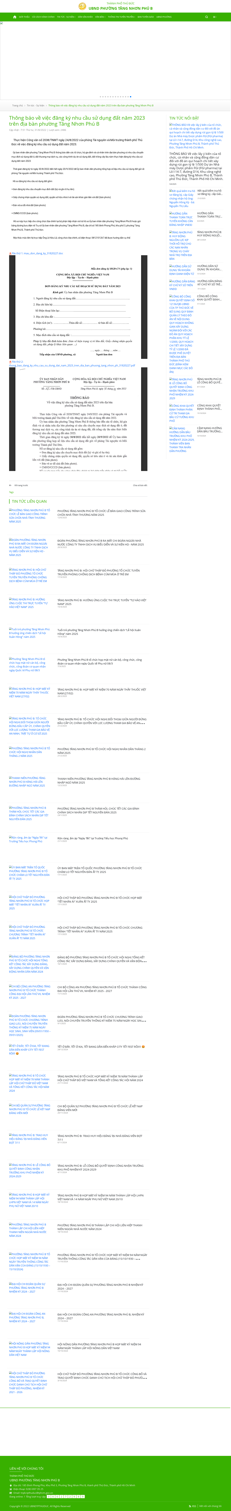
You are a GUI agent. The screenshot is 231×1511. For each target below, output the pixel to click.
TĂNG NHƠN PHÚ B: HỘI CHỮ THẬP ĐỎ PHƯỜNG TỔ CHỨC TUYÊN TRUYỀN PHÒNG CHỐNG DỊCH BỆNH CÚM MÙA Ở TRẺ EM (99, 572)
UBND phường (163, 16)
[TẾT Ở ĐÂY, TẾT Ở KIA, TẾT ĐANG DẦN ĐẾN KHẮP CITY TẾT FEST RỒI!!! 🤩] (30, 1055)
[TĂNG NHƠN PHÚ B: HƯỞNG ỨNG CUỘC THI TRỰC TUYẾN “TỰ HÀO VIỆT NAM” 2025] (30, 609)
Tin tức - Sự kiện (65, 16)
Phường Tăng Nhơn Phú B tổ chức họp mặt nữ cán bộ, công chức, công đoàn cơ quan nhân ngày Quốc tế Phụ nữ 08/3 (100, 661)
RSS (194, 1506)
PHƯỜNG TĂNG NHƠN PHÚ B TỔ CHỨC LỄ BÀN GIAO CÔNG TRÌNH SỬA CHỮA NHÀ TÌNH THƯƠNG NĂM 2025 (102, 513)
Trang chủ (17, 105)
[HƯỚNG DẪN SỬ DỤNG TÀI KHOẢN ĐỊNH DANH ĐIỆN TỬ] (182, 270)
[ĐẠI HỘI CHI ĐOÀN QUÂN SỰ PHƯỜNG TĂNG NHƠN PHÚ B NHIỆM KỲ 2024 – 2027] (30, 1294)
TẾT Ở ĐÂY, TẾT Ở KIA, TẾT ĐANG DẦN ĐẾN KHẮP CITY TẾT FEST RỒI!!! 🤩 (101, 1046)
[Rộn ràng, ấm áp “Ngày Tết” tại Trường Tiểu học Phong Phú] (30, 847)
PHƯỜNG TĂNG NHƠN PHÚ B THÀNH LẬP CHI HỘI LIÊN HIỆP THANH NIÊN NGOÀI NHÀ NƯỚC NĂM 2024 (100, 1227)
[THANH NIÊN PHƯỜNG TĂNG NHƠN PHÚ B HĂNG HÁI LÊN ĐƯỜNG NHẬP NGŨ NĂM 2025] (30, 788)
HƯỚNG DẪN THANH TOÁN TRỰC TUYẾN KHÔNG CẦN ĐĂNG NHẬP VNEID (209, 218)
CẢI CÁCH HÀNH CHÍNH (43, 16)
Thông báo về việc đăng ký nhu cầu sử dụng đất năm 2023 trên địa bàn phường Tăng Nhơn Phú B (101, 105)
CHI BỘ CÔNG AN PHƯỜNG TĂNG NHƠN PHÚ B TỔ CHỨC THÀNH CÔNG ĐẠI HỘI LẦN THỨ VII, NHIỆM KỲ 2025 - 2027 (102, 989)
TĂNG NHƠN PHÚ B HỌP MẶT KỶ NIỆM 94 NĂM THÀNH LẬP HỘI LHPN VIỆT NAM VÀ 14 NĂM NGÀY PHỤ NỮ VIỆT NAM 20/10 (101, 1197)
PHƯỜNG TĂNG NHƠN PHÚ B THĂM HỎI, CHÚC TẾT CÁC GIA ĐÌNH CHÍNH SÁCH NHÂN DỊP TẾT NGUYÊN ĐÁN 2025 (98, 810)
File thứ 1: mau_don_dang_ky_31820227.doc (37, 253)
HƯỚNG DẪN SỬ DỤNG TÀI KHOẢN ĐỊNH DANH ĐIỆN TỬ (210, 269)
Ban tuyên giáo (146, 16)
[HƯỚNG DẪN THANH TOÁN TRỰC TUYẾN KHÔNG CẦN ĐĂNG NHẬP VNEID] (182, 219)
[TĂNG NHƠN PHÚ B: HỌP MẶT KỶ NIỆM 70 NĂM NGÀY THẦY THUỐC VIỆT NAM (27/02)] (30, 698)
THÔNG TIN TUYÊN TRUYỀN (121, 16)
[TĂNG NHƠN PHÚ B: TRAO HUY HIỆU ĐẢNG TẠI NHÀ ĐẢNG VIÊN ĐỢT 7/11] (30, 1145)
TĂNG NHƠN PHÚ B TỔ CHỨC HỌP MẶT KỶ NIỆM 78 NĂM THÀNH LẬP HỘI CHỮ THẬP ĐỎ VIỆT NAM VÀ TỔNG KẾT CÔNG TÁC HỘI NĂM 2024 (100, 1078)
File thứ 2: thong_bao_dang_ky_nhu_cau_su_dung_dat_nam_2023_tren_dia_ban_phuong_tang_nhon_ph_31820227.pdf (72, 363)
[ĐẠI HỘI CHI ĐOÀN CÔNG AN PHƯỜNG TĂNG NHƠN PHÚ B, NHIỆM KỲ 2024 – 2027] (30, 1323)
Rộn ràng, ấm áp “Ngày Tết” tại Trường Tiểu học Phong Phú (93, 838)
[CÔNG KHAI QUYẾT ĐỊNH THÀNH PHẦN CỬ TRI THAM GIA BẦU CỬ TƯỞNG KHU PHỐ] (182, 413)
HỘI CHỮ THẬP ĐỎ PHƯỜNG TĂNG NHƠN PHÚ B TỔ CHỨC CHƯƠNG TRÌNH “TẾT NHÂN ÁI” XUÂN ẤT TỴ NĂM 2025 (100, 929)
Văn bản (99, 16)
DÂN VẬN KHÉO (85, 16)
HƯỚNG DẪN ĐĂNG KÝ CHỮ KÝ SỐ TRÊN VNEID (210, 284)
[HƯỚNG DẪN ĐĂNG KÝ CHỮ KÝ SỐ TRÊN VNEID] (182, 285)
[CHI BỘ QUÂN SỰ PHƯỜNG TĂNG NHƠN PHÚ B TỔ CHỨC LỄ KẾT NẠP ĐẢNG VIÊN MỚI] (30, 1115)
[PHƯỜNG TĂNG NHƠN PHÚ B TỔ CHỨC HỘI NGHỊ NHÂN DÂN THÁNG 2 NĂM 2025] (30, 758)
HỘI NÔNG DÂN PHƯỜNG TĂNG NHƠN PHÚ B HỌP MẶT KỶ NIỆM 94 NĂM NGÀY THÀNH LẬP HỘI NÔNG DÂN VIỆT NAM (99, 1346)
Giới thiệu (24, 16)
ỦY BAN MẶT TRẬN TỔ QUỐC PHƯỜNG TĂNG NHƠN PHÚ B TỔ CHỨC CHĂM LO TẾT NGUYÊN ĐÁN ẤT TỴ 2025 (100, 870)
